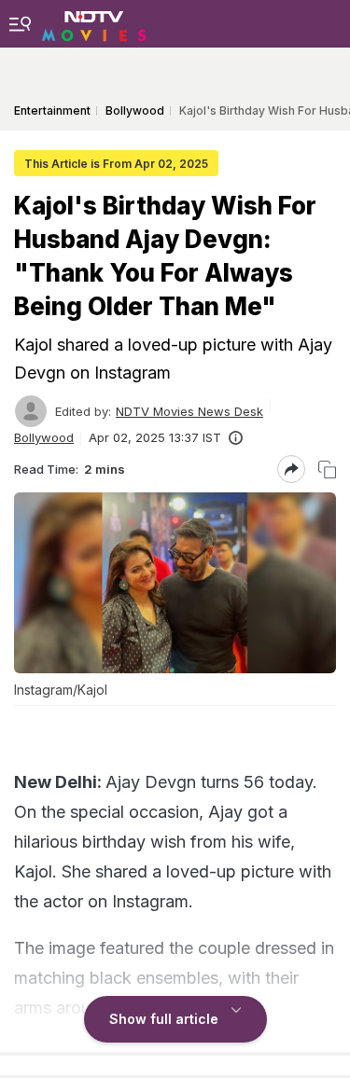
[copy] (327, 469)
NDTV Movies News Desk (189, 411)
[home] (94, 23)
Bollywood (44, 437)
